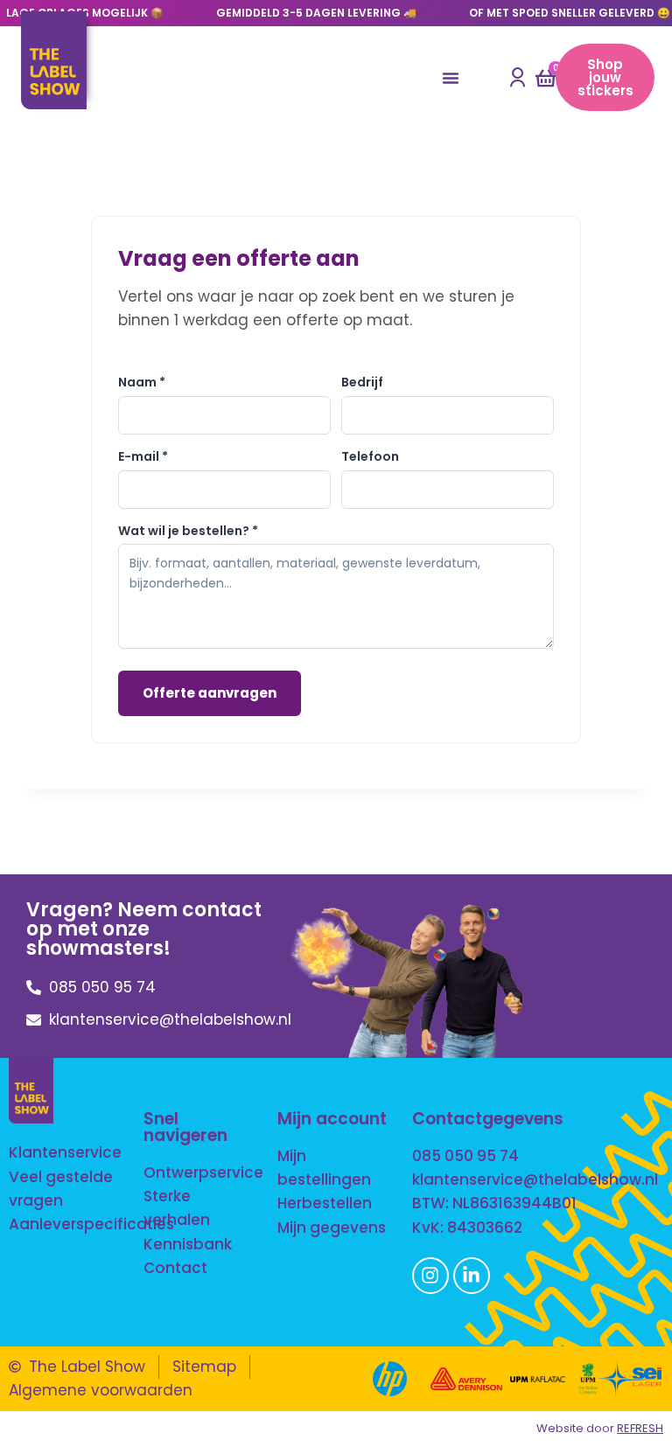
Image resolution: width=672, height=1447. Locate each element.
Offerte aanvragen (209, 693)
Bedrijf (362, 382)
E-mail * (143, 456)
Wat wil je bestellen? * (188, 530)
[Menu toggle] (450, 78)
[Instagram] (430, 1275)
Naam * (141, 382)
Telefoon (370, 456)
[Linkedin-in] (471, 1275)
